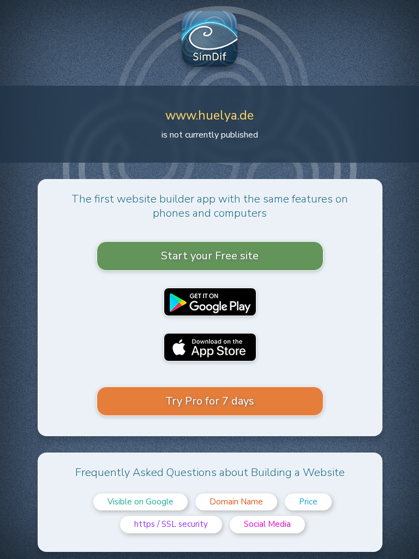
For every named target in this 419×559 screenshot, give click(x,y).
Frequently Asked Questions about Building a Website (210, 472)
